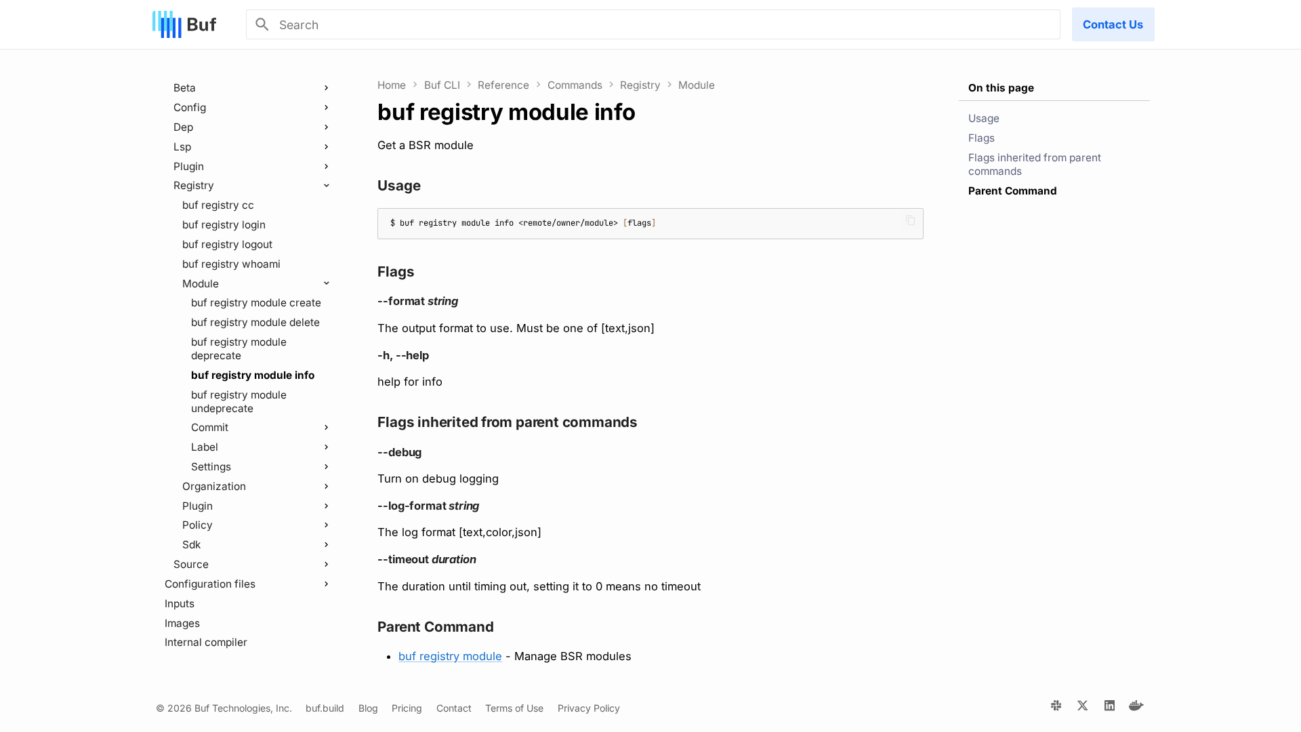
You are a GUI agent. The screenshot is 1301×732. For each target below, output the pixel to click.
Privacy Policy (589, 708)
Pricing (407, 708)
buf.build (325, 708)
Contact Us (1113, 24)
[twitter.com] (1082, 708)
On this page (1001, 87)
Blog (368, 708)
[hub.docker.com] (1137, 708)
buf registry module (450, 656)
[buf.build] (1056, 708)
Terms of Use (514, 708)
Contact (454, 708)
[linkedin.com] (1109, 708)
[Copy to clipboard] (910, 221)
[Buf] (184, 24)
